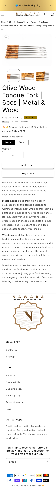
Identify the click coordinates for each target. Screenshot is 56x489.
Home (3, 22)
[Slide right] (52, 76)
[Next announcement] (50, 5)
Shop (11, 22)
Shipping (5, 121)
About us (10, 375)
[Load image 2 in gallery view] (28, 75)
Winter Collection (8, 26)
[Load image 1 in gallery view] (13, 75)
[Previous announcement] (5, 5)
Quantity (6, 149)
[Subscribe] (46, 461)
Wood (22, 142)
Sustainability (13, 382)
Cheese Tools (22, 22)
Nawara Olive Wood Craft (31, 486)
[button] (45, 14)
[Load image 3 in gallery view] (42, 75)
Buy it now (28, 173)
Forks (33, 22)
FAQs (8, 409)
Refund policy (13, 395)
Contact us (11, 350)
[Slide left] (3, 76)
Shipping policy (14, 389)
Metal (8, 142)
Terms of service (15, 402)
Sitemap (10, 356)
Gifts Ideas (43, 22)
